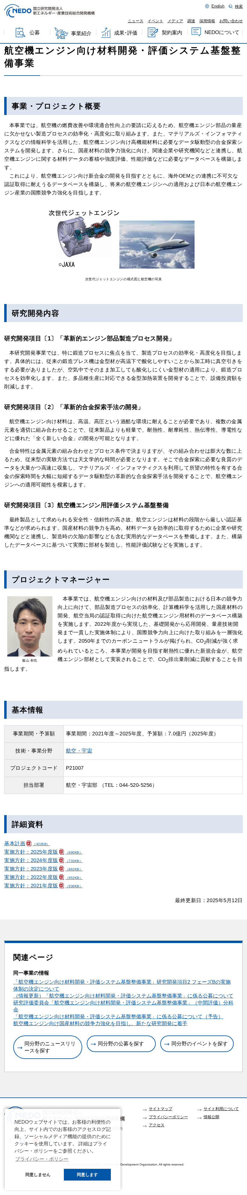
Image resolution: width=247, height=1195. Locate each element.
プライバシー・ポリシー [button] (41, 1159)
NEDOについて (222, 32)
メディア (175, 21)
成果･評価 (125, 33)
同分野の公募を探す (121, 1044)
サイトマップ (160, 1109)
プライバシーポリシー (168, 1117)
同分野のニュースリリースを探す (50, 1047)
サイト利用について (221, 1109)
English (217, 6)
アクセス (156, 1125)
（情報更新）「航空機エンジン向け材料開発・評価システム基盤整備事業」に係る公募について (123, 996)
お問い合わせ (231, 21)
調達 (191, 21)
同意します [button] (87, 1174)
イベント (155, 21)
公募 (35, 33)
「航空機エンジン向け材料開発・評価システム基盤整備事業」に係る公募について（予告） (118, 1017)
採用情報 (207, 21)
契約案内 (172, 33)
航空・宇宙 (79, 751)
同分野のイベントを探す (199, 1044)
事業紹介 (81, 33)
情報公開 (211, 1117)
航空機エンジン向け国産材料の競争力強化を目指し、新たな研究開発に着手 (100, 1023)
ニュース (135, 21)
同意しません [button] (38, 1174)
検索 (239, 7)
